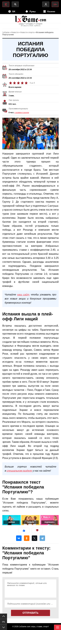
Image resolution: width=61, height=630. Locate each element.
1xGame (6, 32)
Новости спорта (27, 32)
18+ (55, 4)
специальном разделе (19, 470)
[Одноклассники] (26, 538)
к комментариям (22, 112)
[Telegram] (42, 538)
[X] (34, 538)
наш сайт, (23, 294)
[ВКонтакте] (19, 538)
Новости (15, 32)
